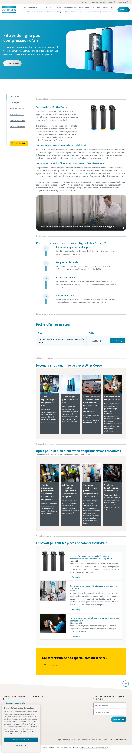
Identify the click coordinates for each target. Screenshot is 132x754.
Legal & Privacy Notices (66, 739)
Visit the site (118, 719)
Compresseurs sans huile (15, 703)
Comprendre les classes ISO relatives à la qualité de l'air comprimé (94, 587)
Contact (84, 2)
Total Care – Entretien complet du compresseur (112, 488)
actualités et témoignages (66, 7)
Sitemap (106, 739)
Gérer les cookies (83, 739)
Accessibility (96, 739)
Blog (51, 7)
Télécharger (119, 341)
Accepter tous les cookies (21, 740)
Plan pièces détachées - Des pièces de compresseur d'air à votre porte (91, 491)
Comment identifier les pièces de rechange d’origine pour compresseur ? (95, 619)
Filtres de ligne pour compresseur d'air (70, 399)
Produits (44, 7)
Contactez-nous (12, 63)
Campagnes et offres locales (89, 7)
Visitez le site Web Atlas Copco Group (94, 748)
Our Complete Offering (97, 2)
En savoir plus (77, 577)
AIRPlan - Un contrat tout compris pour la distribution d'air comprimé (69, 491)
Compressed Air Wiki (30, 7)
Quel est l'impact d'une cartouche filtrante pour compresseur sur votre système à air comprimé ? (91, 557)
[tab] (22, 96)
